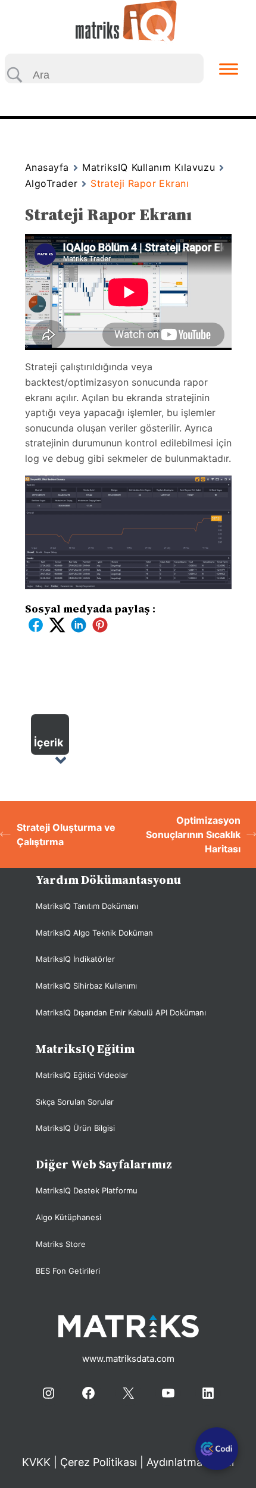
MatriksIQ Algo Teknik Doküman (94, 932)
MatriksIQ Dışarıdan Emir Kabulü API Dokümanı (121, 1012)
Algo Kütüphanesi (68, 1217)
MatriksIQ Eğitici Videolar (82, 1075)
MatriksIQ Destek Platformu (87, 1190)
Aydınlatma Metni (190, 1462)
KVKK (38, 1462)
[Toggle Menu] (228, 68)
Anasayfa (47, 167)
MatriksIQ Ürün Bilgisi (75, 1128)
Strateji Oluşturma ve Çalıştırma (66, 834)
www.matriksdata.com (128, 1358)
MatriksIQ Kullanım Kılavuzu (148, 167)
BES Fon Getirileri (68, 1271)
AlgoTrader (51, 183)
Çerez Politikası (98, 1462)
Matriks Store (61, 1244)
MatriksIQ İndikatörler (75, 959)
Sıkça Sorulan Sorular (75, 1101)
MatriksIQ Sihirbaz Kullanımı (86, 985)
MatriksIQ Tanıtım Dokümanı (87, 906)
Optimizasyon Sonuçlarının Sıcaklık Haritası (193, 834)
